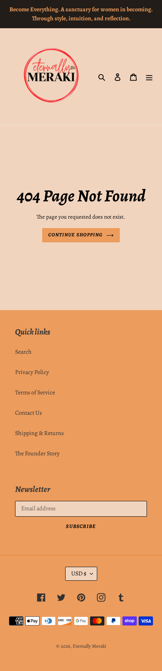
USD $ (78, 573)
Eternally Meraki (89, 646)
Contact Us (28, 413)
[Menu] (149, 76)
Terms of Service (35, 392)
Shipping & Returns (39, 433)
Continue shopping (75, 234)
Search (23, 352)
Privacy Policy (32, 372)
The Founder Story (37, 453)
